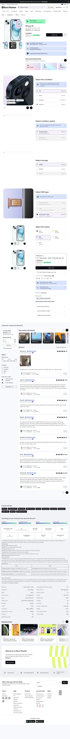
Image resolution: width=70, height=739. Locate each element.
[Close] (68, 1)
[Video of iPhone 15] (12, 45)
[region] (46, 66)
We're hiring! (4, 695)
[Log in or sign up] (64, 7)
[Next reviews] (67, 492)
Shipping (15, 701)
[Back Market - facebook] (3, 701)
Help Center (16, 705)
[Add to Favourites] (65, 34)
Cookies (38, 699)
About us (4, 694)
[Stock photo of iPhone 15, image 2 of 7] (20, 45)
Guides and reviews (17, 707)
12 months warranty (40, 695)
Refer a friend (28, 694)
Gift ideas (15, 709)
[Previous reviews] (63, 492)
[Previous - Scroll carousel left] (61, 60)
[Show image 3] (21, 243)
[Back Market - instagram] (3, 698)
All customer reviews (17, 712)
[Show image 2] (18, 243)
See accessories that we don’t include (45, 301)
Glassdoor (49, 695)
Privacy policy (39, 697)
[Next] (25, 244)
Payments (15, 699)
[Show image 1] (15, 243)
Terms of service (39, 694)
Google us (8, 657)
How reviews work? (8, 348)
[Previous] (12, 244)
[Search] (19, 7)
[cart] (67, 7)
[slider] (3, 361)
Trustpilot (49, 694)
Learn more (44, 292)
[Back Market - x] (6, 698)
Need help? (59, 7)
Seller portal (16, 697)
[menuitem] (14, 11)
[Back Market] (9, 7)
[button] (19, 24)
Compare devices (17, 710)
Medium (49, 697)
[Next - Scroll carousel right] (65, 60)
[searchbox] (32, 7)
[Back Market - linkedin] (9, 698)
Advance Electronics (48, 275)
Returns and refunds (17, 703)
